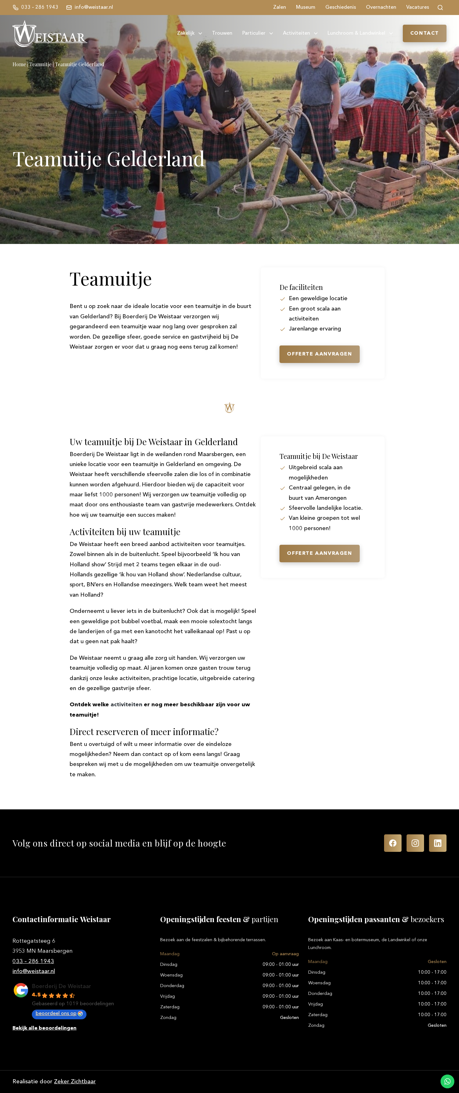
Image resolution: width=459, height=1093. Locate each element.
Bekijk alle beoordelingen (44, 1028)
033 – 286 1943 (33, 961)
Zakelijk (186, 33)
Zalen (279, 7)
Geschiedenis (340, 7)
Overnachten (381, 7)
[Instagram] (415, 843)
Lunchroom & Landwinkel (356, 33)
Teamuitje (40, 64)
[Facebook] (393, 843)
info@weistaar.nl (33, 971)
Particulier (253, 33)
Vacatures (417, 7)
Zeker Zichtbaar (75, 1082)
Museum (305, 7)
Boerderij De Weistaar (61, 986)
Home (19, 64)
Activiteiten (296, 33)
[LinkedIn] (438, 843)
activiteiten (126, 705)
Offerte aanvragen (319, 354)
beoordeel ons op (56, 1013)
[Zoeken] (440, 7)
